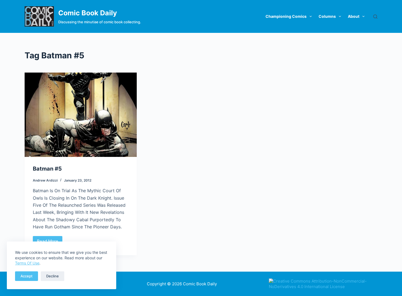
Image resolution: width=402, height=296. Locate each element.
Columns (327, 16)
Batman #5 (47, 168)
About (353, 16)
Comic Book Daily (87, 13)
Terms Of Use (27, 263)
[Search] (375, 17)
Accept (27, 276)
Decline (52, 276)
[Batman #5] (81, 115)
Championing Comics (286, 16)
